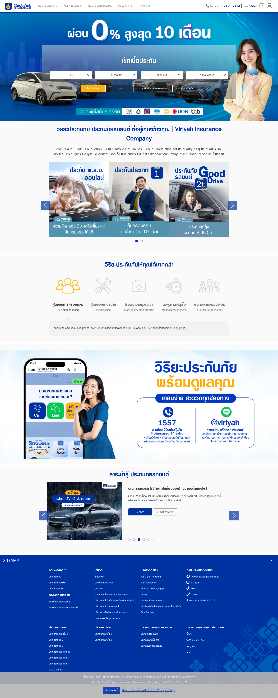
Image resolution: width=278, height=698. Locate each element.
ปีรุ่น (71, 75)
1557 (194, 594)
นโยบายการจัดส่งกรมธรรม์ (107, 606)
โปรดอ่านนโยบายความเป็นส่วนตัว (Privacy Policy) (148, 690)
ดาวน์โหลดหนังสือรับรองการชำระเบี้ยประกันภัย (161, 606)
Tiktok (194, 588)
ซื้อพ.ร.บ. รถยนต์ (73, 6)
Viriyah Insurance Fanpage (205, 576)
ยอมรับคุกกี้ (111, 690)
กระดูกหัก (190, 646)
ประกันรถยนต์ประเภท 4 (59, 663)
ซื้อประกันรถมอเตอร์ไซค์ (100, 6)
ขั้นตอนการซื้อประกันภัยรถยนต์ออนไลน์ (112, 594)
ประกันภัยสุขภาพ (56, 588)
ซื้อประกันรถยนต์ (46, 6)
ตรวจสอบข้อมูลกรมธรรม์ (152, 600)
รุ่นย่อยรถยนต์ (207, 75)
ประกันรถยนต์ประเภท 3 (59, 657)
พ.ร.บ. (121, 88)
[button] (136, 241)
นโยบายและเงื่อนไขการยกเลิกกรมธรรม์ (111, 612)
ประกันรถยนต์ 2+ (57, 640)
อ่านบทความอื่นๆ (165, 512)
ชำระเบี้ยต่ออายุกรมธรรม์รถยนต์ (63, 607)
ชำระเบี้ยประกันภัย (185, 88)
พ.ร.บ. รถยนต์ (55, 669)
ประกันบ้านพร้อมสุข (149, 634)
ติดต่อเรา (145, 6)
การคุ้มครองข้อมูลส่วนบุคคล (107, 618)
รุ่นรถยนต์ (162, 75)
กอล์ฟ (189, 652)
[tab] (68, 294)
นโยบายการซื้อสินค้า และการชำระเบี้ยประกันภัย (114, 600)
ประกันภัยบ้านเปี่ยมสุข (150, 640)
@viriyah (195, 582)
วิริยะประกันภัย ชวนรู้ (104, 582)
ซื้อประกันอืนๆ (125, 6)
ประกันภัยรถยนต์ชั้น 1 (58, 634)
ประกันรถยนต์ (93, 88)
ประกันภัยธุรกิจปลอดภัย (151, 646)
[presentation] (45, 205)
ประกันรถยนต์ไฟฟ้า (57, 582)
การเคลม (144, 594)
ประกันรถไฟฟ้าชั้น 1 (103, 634)
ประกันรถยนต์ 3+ (57, 646)
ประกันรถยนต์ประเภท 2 (59, 652)
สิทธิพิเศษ (99, 588)
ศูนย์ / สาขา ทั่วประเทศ (151, 576)
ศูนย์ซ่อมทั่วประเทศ (149, 582)
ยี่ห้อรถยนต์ (116, 75)
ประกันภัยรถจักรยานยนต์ (153, 88)
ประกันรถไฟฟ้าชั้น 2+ (104, 640)
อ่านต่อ (140, 512)
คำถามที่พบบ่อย (147, 612)
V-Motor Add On (195, 640)
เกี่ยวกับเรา (99, 576)
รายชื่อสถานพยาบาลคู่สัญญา (153, 588)
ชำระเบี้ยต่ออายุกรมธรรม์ (60, 601)
